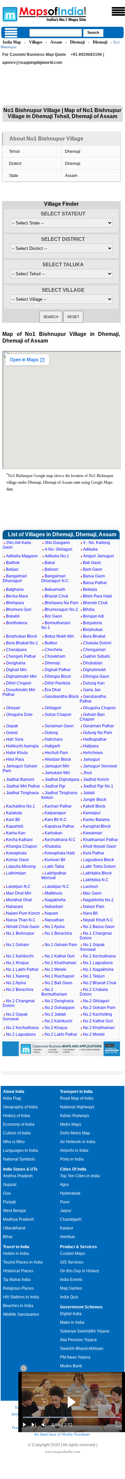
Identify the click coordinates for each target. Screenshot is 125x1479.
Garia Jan (92, 689)
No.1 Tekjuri (94, 976)
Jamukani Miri (57, 772)
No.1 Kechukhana (99, 956)
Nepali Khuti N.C (98, 920)
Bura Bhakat (94, 636)
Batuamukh (55, 589)
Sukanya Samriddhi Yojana (84, 1331)
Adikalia (90, 549)
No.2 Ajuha (16, 983)
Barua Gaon (94, 576)
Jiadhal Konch (96, 779)
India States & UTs (20, 1169)
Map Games (71, 1288)
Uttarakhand (14, 1228)
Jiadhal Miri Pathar (23, 786)
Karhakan (53, 833)
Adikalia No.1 (57, 556)
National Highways (77, 1107)
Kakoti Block (94, 806)
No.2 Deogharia (59, 1001)
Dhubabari (92, 663)
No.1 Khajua (17, 962)
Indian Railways (74, 1115)
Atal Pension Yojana (78, 1339)
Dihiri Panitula (57, 683)
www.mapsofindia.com (62, 1452)
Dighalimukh (94, 669)
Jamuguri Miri (57, 766)
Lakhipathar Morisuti (53, 875)
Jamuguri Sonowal (100, 766)
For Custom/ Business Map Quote (34, 54)
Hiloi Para (15, 759)
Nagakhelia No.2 (98, 900)
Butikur (51, 643)
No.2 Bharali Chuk (99, 983)
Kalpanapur (55, 813)
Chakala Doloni (97, 643)
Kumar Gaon (17, 859)
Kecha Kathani (19, 839)
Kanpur (66, 1228)
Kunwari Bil (55, 859)
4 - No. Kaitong (96, 542)
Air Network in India (77, 1141)
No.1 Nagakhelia (98, 969)
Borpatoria (92, 623)
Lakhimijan (16, 873)
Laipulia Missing (21, 866)
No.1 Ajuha (55, 926)
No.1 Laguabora (98, 962)
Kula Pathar (93, 853)
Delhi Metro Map (75, 1133)
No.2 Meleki (94, 1034)
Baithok (13, 562)
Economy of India (18, 1124)
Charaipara (16, 649)
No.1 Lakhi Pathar (22, 969)
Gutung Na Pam (97, 732)
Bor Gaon (53, 616)
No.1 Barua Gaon (99, 926)
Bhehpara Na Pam (61, 602)
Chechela (53, 649)
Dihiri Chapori (18, 683)
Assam (56, 42)
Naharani (14, 906)
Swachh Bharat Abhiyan (81, 1348)
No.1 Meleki (55, 969)
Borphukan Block (21, 636)
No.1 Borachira (58, 933)
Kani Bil (13, 819)
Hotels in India (16, 1253)
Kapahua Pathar (59, 826)
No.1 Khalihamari (60, 962)
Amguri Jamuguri (98, 556)
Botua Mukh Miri (59, 636)
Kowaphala (16, 853)
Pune (65, 1202)
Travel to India (16, 1246)
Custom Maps (72, 1253)
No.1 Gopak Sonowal (92, 947)
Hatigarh (52, 746)
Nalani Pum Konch (23, 913)
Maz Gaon (92, 893)
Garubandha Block (62, 696)
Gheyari (13, 708)
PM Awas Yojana (75, 1357)
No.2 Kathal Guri (98, 1021)
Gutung (51, 732)
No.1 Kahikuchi (20, 956)
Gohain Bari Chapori (92, 717)
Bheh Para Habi (97, 596)
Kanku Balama (96, 819)
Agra (64, 1184)
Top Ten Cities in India (80, 1176)
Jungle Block (94, 799)
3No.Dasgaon (57, 542)
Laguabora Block (98, 859)
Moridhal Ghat (19, 900)
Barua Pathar (95, 582)
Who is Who (14, 1141)
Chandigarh (71, 1219)
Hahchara (54, 739)
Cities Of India (73, 1169)
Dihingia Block (58, 676)
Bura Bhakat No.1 (22, 643)
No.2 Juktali (55, 1014)
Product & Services (78, 1246)
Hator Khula (17, 752)
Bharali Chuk (56, 596)
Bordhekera (16, 623)
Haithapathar (95, 739)
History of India (16, 1115)
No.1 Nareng (17, 976)
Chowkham (55, 656)
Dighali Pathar (58, 669)
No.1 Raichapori (59, 976)
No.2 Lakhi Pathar (61, 1034)
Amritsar (67, 1236)
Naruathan (54, 920)
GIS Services (71, 1262)
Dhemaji (77, 42)
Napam (51, 913)
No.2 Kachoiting (97, 1014)
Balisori (51, 569)
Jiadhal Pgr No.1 (98, 786)
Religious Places (18, 1288)
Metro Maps (70, 1124)
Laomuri (90, 886)
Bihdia (89, 609)
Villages (35, 42)
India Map (12, 42)
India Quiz (69, 1297)
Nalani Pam (93, 906)
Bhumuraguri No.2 (61, 609)
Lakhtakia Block (97, 873)
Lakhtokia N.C (96, 879)
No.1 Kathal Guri (60, 956)
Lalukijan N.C (57, 886)
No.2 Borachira (19, 989)
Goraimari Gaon (59, 726)
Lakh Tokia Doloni (99, 866)
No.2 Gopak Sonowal (15, 1016)
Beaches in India (18, 1305)
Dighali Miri (16, 669)
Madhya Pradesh (18, 1219)
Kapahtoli (14, 826)
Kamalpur (92, 813)
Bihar (8, 1236)
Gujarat (9, 1184)
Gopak (12, 726)
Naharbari (54, 906)
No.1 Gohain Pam (61, 944)
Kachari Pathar (58, 806)
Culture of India (17, 1133)
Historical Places (18, 1271)
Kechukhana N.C (60, 839)
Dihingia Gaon (96, 676)
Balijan (12, 569)
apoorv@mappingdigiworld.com (32, 62)
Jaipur (65, 1210)
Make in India (72, 1322)
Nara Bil (90, 913)
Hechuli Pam (56, 752)
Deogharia (15, 663)
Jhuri (87, 772)
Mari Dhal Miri (18, 893)
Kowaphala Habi (60, 853)
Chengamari (94, 649)
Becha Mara (17, 596)
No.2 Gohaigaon (60, 1007)
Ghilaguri (53, 708)
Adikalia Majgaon (22, 556)
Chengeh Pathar (21, 656)
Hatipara (91, 746)
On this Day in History (79, 1271)
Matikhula (53, 893)
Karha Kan (15, 833)
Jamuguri (91, 759)
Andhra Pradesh (18, 1176)
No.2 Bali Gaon (58, 983)
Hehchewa (93, 752)
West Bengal (14, 1210)
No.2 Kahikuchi (58, 1021)
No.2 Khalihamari (99, 1027)
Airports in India (74, 1150)
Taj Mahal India (17, 1279)
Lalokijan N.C (18, 886)
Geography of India (20, 1107)
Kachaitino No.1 (20, 806)
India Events (71, 1279)
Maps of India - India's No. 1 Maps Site (9, 14)
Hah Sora (14, 739)
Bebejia (90, 589)
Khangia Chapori (21, 846)
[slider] (71, 1417)
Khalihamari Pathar (100, 839)
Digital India (71, 1313)
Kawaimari (92, 833)
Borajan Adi (93, 616)
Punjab (9, 1202)
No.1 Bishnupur (20, 933)
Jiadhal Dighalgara (62, 779)
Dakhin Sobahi (96, 656)
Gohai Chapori (58, 714)
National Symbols (19, 1159)
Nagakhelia (55, 900)
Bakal (50, 562)
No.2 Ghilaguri (96, 1001)
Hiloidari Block (58, 759)
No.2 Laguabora (21, 1034)
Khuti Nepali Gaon (99, 846)
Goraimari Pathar (98, 726)
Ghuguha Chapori (99, 708)
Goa (7, 1193)
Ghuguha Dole (19, 714)
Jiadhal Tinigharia (22, 793)
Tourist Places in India (23, 1262)
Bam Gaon (92, 569)
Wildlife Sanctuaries (21, 1314)
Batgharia (15, 589)
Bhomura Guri (18, 609)
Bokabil (13, 616)
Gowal (12, 732)
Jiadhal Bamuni (20, 779)
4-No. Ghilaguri (58, 549)
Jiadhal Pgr (55, 786)
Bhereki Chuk (95, 602)
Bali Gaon (92, 562)
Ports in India (72, 1159)
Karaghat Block (97, 826)
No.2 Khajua (56, 1027)
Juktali (89, 793)
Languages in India (20, 1150)
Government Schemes (81, 1307)
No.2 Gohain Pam (99, 1007)
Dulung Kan (94, 683)
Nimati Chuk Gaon (22, 926)
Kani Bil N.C (56, 819)
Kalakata (14, 813)
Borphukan (93, 629)
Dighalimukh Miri (21, 676)
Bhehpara (15, 602)
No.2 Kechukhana (22, 1027)
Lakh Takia (54, 866)
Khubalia (53, 846)
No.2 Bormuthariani (54, 992)
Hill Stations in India (21, 1297)
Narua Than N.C (21, 920)
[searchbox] (55, 33)
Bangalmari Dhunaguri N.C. (55, 578)
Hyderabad (70, 1193)
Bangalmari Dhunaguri (15, 578)
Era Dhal (53, 689)
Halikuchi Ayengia (22, 746)
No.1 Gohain (17, 944)
